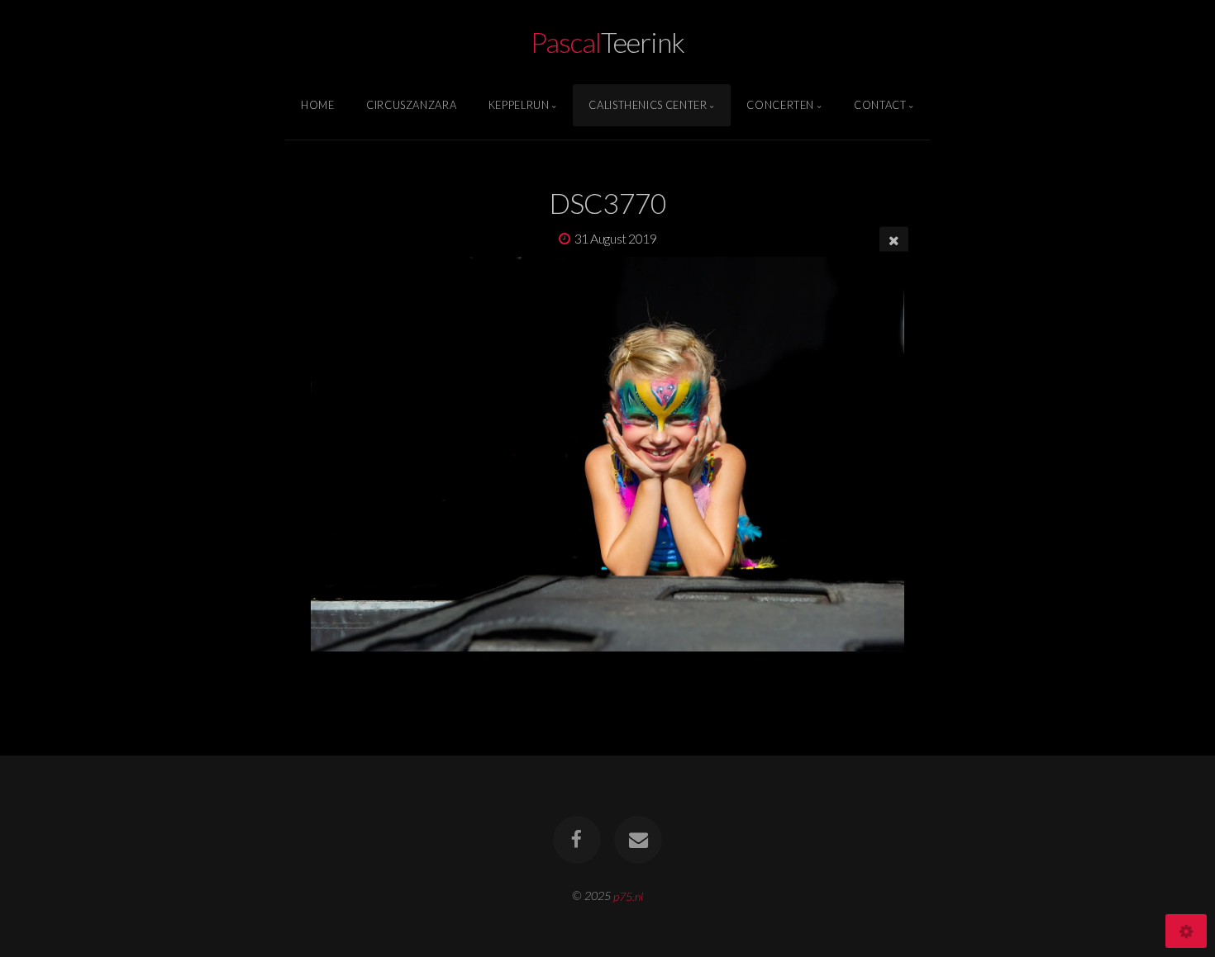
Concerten (780, 104)
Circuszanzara (411, 104)
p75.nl (628, 895)
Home (318, 104)
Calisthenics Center (647, 104)
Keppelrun (519, 104)
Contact (880, 104)
